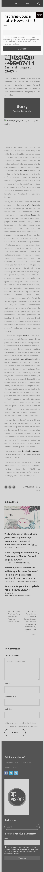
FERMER (39, 15)
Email (5, 26)
